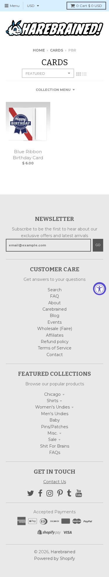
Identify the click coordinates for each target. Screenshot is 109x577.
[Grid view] (78, 74)
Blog (54, 315)
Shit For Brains (54, 446)
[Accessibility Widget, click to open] (99, 288)
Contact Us (54, 481)
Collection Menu (53, 90)
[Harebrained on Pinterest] (60, 493)
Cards (56, 50)
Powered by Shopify (54, 558)
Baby (54, 420)
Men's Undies (54, 413)
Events (54, 322)
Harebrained (63, 551)
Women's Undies (52, 407)
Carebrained (54, 309)
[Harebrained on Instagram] (50, 493)
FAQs (54, 452)
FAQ (54, 296)
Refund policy (55, 341)
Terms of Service (55, 348)
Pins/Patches (54, 426)
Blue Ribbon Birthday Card (28, 154)
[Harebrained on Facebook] (40, 493)
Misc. (52, 433)
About (54, 302)
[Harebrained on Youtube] (79, 493)
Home (39, 50)
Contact (55, 354)
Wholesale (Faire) (54, 328)
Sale (52, 439)
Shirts (52, 400)
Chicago (52, 394)
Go (98, 245)
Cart (89, 5)
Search (55, 289)
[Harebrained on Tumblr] (69, 493)
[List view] (84, 74)
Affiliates (54, 335)
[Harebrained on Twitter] (30, 493)
